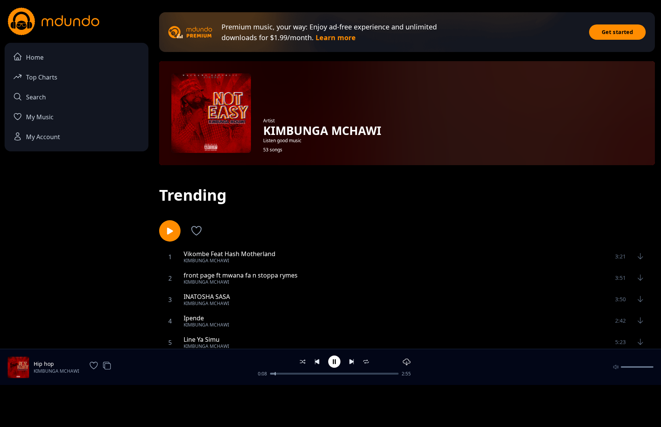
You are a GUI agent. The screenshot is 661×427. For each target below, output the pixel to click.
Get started (617, 32)
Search (36, 97)
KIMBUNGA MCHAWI (56, 371)
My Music (40, 117)
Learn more (336, 37)
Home (35, 57)
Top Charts (41, 77)
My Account (43, 137)
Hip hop (44, 363)
